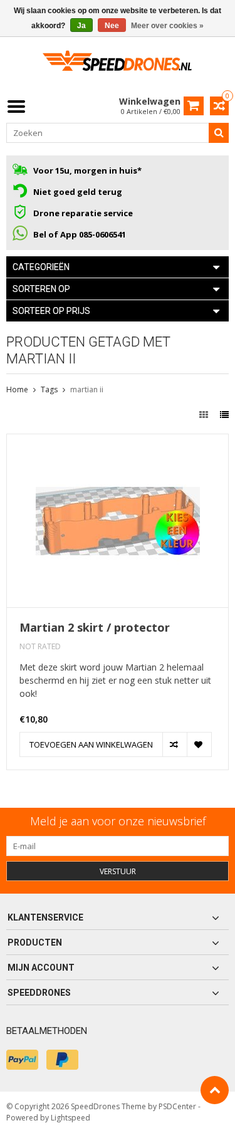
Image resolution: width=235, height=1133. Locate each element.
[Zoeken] (219, 133)
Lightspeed (70, 1117)
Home (17, 389)
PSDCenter (177, 1106)
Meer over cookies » (167, 25)
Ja (81, 25)
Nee (112, 25)
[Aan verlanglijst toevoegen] (199, 744)
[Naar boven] (215, 1090)
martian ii (86, 389)
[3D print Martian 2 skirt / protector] (118, 441)
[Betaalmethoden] (22, 1060)
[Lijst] (224, 414)
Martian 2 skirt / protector (94, 627)
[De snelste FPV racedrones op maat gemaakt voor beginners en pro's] (118, 65)
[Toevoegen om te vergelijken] (174, 744)
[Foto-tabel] (205, 414)
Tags (49, 389)
